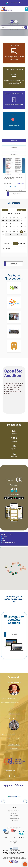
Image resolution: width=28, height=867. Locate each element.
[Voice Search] (22, 27)
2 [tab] (8, 190)
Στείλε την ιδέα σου (14, 709)
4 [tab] (13, 190)
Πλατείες (4, 536)
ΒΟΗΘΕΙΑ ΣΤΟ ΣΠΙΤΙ (14, 818)
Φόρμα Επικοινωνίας (14, 713)
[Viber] (21, 3)
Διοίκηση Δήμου (14, 748)
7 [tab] (19, 190)
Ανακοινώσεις (14, 140)
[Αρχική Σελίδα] (6, 9)
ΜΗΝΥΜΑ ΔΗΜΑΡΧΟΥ (14, 811)
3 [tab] (10, 190)
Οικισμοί (4, 540)
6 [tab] (17, 190)
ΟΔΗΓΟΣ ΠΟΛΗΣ (14, 815)
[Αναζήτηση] (25, 27)
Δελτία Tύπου (14, 144)
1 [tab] (6, 190)
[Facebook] (19, 3)
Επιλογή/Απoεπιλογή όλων (8, 542)
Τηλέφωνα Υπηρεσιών (14, 744)
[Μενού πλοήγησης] (26, 9)
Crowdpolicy (21, 858)
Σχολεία (4, 538)
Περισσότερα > (20, 183)
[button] (11, 566)
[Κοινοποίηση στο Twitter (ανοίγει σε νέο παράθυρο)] (10, 187)
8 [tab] (21, 190)
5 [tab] (15, 190)
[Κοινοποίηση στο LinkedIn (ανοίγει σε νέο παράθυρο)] (15, 187)
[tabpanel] (14, 173)
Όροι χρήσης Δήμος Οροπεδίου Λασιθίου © (14, 857)
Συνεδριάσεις (14, 147)
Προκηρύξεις (14, 151)
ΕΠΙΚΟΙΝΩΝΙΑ (14, 820)
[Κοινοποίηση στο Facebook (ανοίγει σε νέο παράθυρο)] (6, 187)
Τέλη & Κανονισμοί (14, 154)
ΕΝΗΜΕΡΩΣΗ (14, 813)
